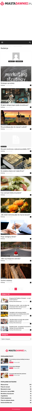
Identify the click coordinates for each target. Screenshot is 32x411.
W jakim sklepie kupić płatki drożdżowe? (14, 105)
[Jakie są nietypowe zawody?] (16, 249)
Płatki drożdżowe (4, 102)
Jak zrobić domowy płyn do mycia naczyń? (15, 215)
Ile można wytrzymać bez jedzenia (17, 373)
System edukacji (6, 280)
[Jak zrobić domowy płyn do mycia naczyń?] (16, 205)
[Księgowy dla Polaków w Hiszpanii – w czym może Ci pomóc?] (4, 300)
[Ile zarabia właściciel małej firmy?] (16, 161)
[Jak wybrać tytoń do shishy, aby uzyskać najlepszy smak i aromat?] (4, 321)
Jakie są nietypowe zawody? (10, 259)
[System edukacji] (16, 271)
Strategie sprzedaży (7, 83)
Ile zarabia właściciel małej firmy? (12, 171)
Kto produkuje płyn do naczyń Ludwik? (14, 127)
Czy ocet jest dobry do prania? (11, 193)
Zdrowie (11, 375)
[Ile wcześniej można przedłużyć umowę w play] (4, 361)
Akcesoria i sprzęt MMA (7, 391)
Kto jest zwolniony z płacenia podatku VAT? (16, 149)
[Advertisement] (16, 23)
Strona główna (4, 46)
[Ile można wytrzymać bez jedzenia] (4, 375)
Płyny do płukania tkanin (6, 190)
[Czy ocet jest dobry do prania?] (16, 183)
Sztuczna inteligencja (5, 234)
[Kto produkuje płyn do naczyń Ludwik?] (16, 117)
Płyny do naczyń (4, 124)
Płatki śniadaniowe (6, 398)
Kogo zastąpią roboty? (8, 237)
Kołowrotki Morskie (6, 402)
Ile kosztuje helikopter (14, 366)
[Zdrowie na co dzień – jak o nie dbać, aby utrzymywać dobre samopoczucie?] (4, 307)
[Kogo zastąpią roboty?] (16, 227)
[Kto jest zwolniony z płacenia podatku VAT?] (16, 139)
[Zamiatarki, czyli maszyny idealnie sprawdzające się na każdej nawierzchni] (4, 314)
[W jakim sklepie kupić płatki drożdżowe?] (16, 95)
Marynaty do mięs (6, 389)
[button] (30, 42)
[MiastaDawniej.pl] (16, 3)
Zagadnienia (3, 80)
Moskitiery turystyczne (7, 393)
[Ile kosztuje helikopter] (4, 368)
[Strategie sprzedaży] (16, 73)
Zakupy (11, 368)
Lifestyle (11, 362)
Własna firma (3, 146)
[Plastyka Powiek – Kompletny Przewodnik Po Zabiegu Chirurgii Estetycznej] (4, 328)
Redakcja (3, 85)
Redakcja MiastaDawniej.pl (15, 301)
